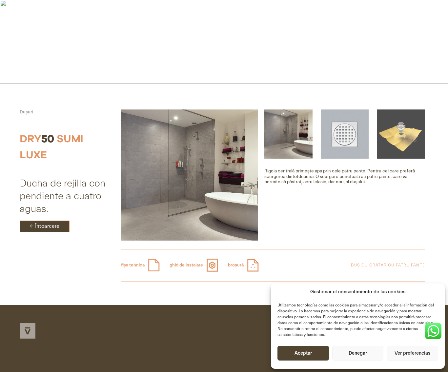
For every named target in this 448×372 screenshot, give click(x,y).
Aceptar (303, 353)
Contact (398, 23)
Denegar (358, 353)
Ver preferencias (412, 353)
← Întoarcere (44, 226)
